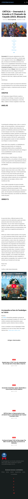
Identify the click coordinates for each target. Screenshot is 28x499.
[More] (14, 52)
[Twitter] (13, 490)
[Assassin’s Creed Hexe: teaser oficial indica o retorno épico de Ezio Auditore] (14, 377)
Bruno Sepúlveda (12, 19)
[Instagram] (13, 481)
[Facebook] (13, 478)
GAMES (14, 359)
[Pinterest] (13, 484)
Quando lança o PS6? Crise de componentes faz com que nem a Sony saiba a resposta (14, 363)
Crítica (14, 410)
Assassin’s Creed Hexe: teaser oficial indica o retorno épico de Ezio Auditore (14, 388)
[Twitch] (13, 487)
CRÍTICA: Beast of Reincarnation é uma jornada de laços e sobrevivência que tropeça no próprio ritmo (14, 415)
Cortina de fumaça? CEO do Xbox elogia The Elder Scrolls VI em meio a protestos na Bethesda (14, 442)
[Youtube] (14, 493)
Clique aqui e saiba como (14, 330)
